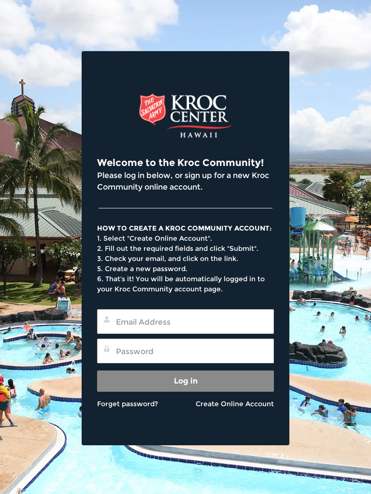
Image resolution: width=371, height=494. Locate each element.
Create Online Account (235, 403)
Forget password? (127, 403)
